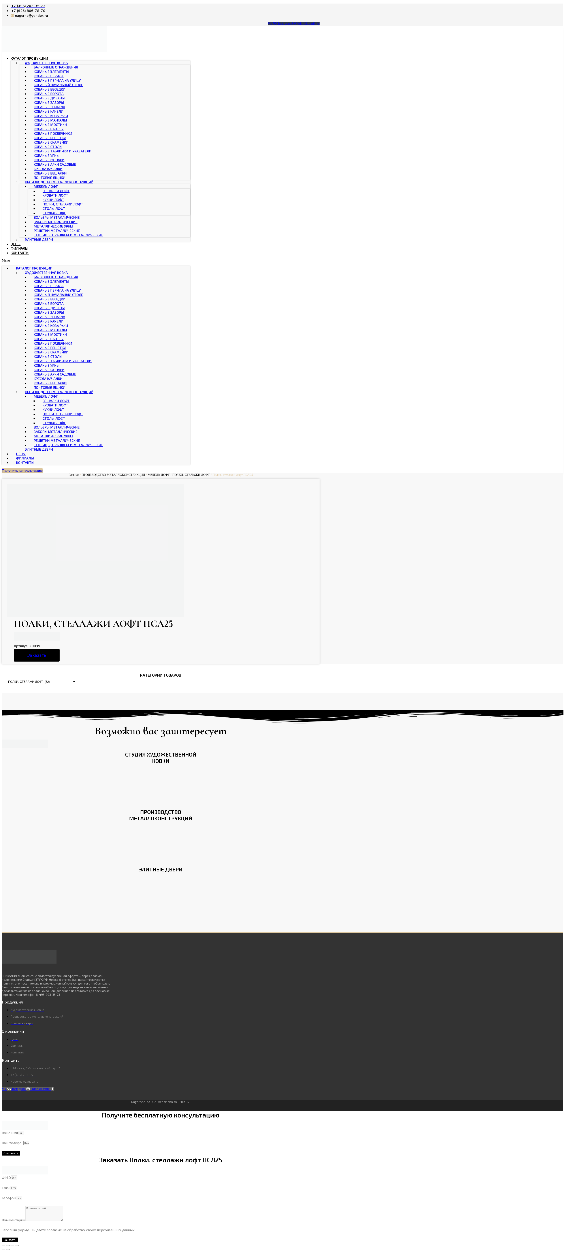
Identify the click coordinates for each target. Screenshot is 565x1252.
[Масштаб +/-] (17, 1245)
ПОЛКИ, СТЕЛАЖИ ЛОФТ (63, 204)
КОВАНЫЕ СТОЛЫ (48, 146)
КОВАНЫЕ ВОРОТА (49, 93)
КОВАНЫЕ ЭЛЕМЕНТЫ (51, 71)
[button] (96, 260)
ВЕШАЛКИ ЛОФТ (56, 191)
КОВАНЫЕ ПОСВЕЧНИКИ (53, 133)
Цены (16, 244)
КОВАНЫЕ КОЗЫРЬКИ (51, 116)
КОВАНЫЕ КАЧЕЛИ (48, 111)
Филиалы (19, 248)
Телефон (9, 1198)
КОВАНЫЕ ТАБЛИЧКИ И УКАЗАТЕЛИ (63, 151)
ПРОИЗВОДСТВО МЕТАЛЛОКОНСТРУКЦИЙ (59, 182)
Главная (74, 474)
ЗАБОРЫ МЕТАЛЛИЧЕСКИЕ (55, 222)
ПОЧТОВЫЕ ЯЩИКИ (49, 177)
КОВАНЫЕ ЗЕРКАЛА (49, 107)
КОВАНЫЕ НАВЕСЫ (49, 129)
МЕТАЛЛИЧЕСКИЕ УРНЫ (53, 226)
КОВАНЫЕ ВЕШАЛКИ (50, 173)
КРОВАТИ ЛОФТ (55, 195)
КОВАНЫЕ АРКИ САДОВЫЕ (55, 164)
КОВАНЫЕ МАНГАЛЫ (50, 120)
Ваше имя (10, 1133)
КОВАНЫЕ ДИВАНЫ (49, 98)
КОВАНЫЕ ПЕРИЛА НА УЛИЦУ (57, 80)
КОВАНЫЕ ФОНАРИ (49, 160)
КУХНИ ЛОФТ (53, 199)
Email (6, 1188)
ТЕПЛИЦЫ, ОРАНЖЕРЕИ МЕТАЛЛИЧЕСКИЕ (68, 235)
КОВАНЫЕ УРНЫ (46, 155)
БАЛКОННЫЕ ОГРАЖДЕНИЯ (56, 67)
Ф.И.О (6, 1177)
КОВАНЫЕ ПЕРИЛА (49, 76)
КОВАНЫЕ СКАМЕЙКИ (51, 142)
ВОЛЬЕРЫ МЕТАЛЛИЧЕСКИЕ (57, 217)
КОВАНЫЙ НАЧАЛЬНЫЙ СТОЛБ (58, 85)
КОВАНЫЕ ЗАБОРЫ (49, 102)
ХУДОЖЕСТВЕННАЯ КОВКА (46, 63)
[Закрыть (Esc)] (3, 1245)
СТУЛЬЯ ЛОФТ (54, 213)
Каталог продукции (29, 58)
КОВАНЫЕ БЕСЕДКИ (49, 89)
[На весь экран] (12, 1245)
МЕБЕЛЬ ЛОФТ (46, 186)
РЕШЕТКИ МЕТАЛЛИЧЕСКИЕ (57, 230)
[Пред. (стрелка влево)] (3, 1249)
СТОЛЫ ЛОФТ (54, 208)
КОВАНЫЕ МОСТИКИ (50, 124)
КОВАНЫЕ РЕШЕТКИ (50, 138)
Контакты (20, 252)
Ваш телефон (12, 1143)
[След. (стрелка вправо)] (8, 1249)
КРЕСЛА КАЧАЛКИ (48, 169)
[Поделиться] (8, 1245)
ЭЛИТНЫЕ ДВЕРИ (39, 239)
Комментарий (13, 1220)
